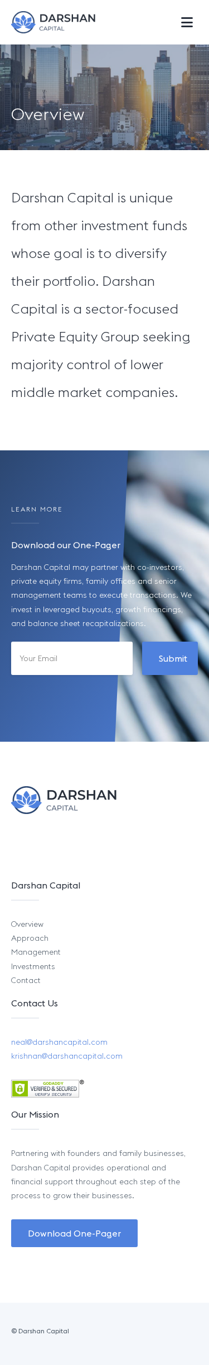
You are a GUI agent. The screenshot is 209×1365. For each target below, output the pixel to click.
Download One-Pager (74, 1233)
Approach (29, 938)
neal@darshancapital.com (59, 1042)
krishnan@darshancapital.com (67, 1056)
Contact (26, 980)
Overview (27, 924)
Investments (33, 966)
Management (36, 952)
